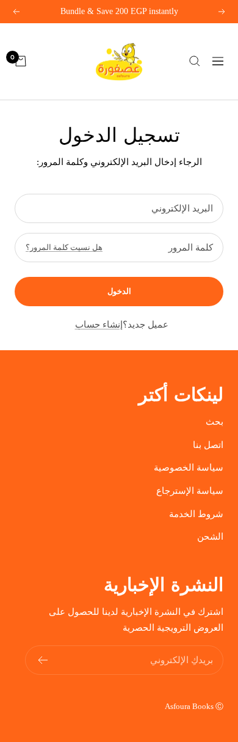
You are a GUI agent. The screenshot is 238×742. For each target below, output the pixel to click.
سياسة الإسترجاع (189, 491)
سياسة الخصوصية (188, 467)
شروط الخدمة (196, 514)
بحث (214, 422)
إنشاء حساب (99, 324)
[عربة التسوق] (21, 61)
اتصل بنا (208, 445)
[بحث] (194, 61)
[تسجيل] (42, 660)
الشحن (210, 537)
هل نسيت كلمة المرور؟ (64, 247)
